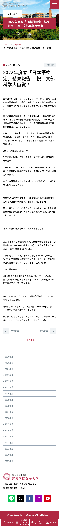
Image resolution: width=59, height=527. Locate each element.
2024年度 (9, 368)
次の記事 (47, 331)
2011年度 (9, 448)
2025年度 (9, 362)
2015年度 (9, 424)
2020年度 (9, 393)
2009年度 (9, 460)
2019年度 (9, 399)
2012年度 (9, 442)
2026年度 (9, 356)
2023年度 (9, 375)
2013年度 (9, 436)
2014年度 (9, 430)
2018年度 (9, 405)
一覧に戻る (29, 339)
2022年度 (9, 381)
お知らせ (50, 64)
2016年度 (9, 417)
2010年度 (9, 454)
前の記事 (12, 331)
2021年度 (9, 387)
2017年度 (9, 411)
